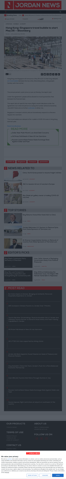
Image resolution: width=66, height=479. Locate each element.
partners (9, 458)
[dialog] (33, 465)
